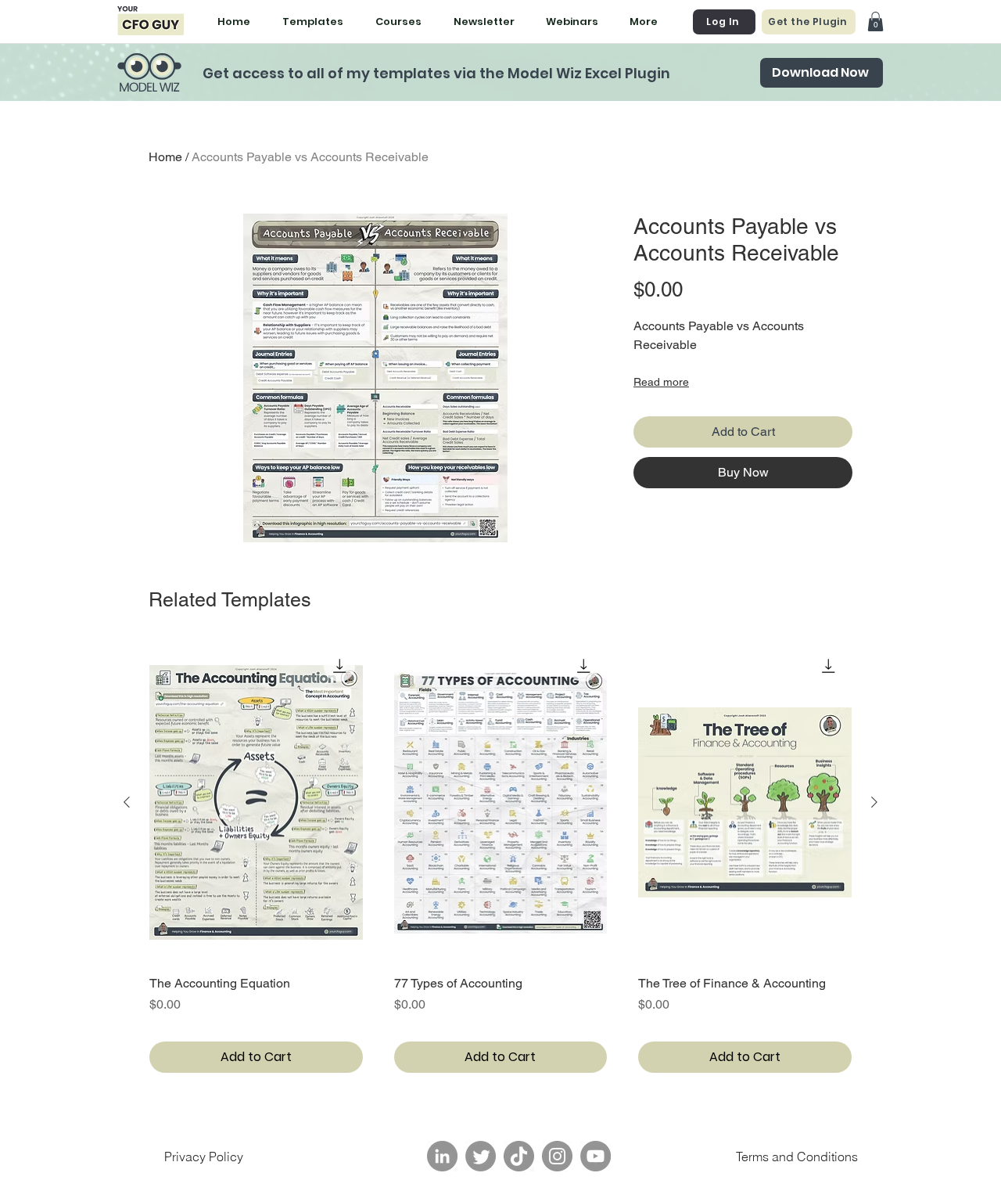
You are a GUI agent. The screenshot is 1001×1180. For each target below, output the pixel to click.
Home (165, 156)
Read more (661, 382)
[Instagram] (557, 1156)
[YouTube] (595, 1156)
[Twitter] (480, 1156)
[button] (875, 21)
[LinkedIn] (442, 1156)
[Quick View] (256, 802)
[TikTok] (519, 1156)
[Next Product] (874, 802)
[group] (500, 858)
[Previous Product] (126, 802)
